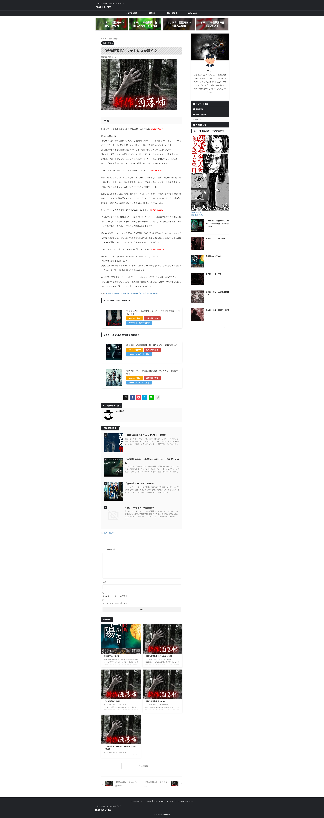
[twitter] (125, 397)
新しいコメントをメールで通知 (115, 596)
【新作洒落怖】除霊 (112, 701)
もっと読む (143, 766)
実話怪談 (152, 13)
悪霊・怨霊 (170, 801)
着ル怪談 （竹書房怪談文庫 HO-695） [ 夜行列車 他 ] (151, 345)
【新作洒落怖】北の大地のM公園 (158, 656)
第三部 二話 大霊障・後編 (217, 309)
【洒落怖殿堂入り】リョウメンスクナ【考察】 (146, 435)
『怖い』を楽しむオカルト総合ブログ (108, 806)
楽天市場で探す (152, 318)
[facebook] (132, 397)
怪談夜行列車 (103, 7)
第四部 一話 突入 (214, 274)
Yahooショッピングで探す (139, 323)
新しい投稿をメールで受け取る (115, 603)
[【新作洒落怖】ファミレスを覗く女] (144, 397)
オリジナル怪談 (131, 13)
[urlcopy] (157, 397)
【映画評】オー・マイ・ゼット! (139, 483)
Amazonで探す (135, 318)
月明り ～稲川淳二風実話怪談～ (140, 507)
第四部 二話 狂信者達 (215, 238)
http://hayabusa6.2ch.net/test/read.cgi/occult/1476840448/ (131, 293)
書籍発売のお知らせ (112, 656)
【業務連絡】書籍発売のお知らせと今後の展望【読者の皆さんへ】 (217, 223)
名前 (104, 582)
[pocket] (138, 397)
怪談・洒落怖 (172, 13)
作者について (192, 13)
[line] (151, 397)
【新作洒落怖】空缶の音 (155, 701)
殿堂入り (198, 119)
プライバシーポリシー (185, 801)
